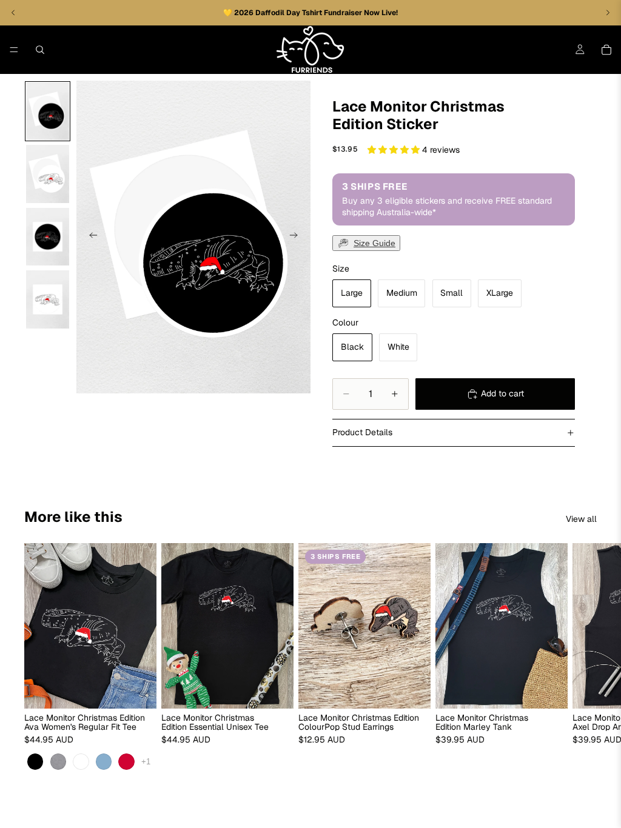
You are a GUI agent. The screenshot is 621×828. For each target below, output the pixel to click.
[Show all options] (145, 761)
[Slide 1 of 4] (48, 111)
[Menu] (14, 50)
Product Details (362, 432)
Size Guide (374, 243)
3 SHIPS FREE (335, 556)
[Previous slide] (89, 237)
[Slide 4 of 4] (48, 299)
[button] (395, 149)
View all (581, 518)
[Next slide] (297, 237)
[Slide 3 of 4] (48, 237)
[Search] (40, 49)
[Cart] (606, 49)
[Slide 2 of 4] (48, 174)
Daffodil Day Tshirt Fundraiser (309, 13)
